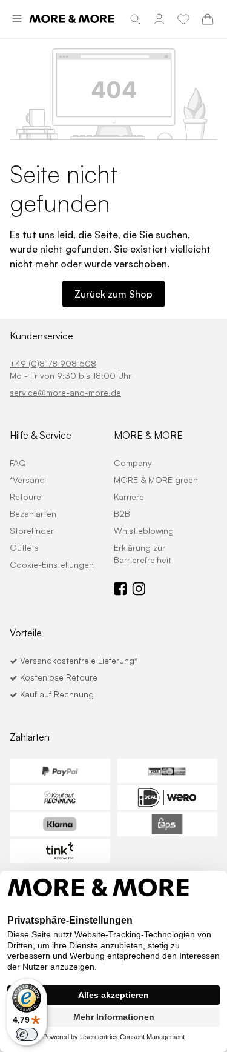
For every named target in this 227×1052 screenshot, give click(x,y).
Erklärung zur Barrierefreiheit (142, 553)
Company (133, 463)
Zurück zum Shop (113, 294)
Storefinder (32, 530)
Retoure (25, 496)
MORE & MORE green (156, 479)
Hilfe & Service (40, 435)
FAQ (18, 463)
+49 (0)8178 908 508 (53, 363)
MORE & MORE (148, 435)
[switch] (27, 1034)
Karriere (129, 496)
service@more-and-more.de (65, 392)
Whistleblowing (144, 530)
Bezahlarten (33, 513)
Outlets (24, 547)
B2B (122, 513)
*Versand (27, 479)
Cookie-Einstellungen (52, 564)
